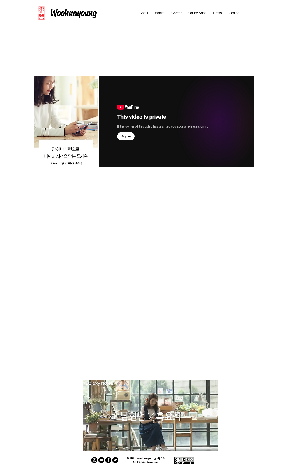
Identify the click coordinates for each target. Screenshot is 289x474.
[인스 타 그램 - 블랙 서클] (94, 460)
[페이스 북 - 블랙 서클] (108, 460)
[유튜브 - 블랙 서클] (101, 460)
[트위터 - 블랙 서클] (115, 460)
